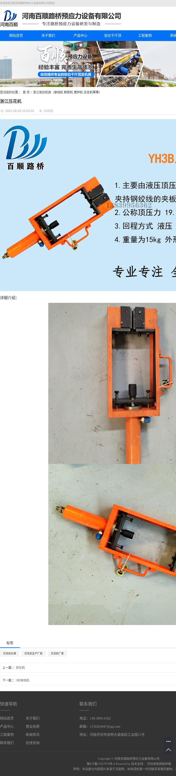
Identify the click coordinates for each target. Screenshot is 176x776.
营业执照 (32, 726)
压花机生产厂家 (33, 653)
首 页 (26, 92)
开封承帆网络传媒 (159, 763)
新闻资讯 (32, 734)
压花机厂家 (57, 653)
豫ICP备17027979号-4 (101, 763)
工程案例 (145, 35)
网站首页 (16, 35)
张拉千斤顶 (112, 35)
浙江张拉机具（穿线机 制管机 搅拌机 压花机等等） (67, 92)
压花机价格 (9, 653)
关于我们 (48, 35)
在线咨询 (32, 743)
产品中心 (80, 35)
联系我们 (7, 743)
